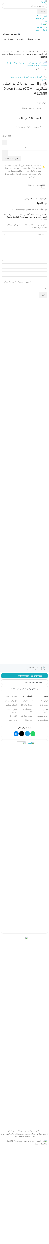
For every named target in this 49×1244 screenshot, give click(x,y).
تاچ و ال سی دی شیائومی (15, 51)
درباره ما (44, 701)
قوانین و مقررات (45, 710)
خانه (45, 51)
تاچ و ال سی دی (34, 51)
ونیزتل (45, 696)
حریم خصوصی (42, 716)
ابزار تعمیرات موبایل (12, 710)
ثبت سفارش (28, 701)
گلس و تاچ (13, 716)
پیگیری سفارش (27, 716)
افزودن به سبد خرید (11, 158)
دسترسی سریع (11, 696)
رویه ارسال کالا (27, 705)
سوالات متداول (42, 720)
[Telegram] (27, 733)
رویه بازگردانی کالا (27, 710)
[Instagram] (21, 733)
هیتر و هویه (13, 720)
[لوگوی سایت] (43, 1)
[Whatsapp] (32, 733)
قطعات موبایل (11, 705)
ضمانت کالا (28, 720)
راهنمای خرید (28, 696)
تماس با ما (44, 705)
